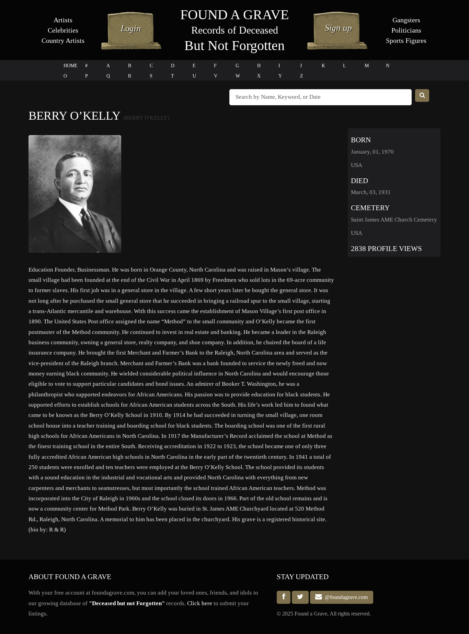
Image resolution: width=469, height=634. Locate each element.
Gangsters (406, 20)
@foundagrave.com (345, 597)
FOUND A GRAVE (234, 14)
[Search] (422, 95)
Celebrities (63, 30)
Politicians (406, 30)
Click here (199, 603)
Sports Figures (406, 40)
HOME (71, 65)
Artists (63, 20)
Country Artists (63, 40)
